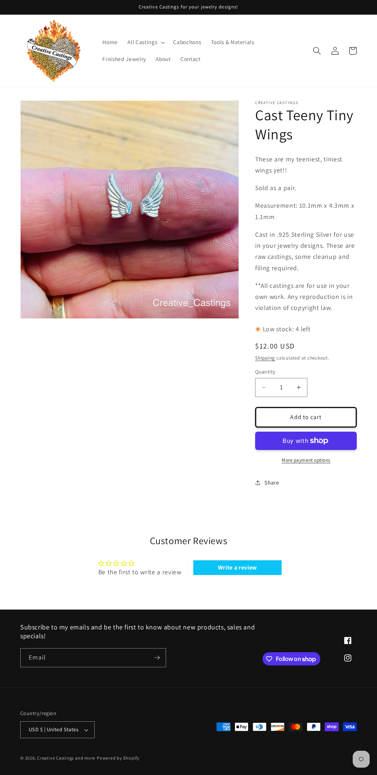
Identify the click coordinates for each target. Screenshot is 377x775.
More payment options (306, 460)
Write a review (237, 567)
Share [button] (271, 482)
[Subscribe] (157, 657)
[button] (145, 42)
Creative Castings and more (66, 758)
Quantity (265, 371)
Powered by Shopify (118, 758)
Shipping (265, 358)
